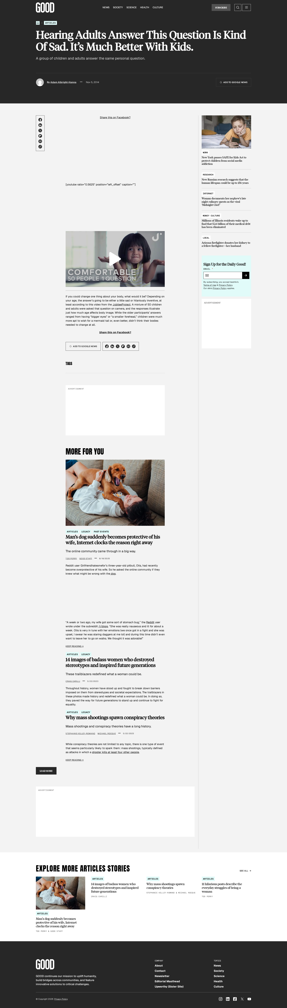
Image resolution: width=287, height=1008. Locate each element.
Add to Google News (235, 82)
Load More (46, 770)
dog (113, 573)
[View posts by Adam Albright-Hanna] (40, 82)
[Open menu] (246, 7)
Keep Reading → (75, 646)
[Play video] (115, 259)
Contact (160, 971)
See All (244, 870)
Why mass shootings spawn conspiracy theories (115, 717)
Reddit (150, 622)
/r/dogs (103, 626)
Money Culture (211, 215)
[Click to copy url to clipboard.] (40, 146)
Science (131, 7)
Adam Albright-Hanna (63, 82)
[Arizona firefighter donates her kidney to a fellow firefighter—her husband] (226, 240)
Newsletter (162, 976)
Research (208, 174)
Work (205, 152)
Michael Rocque (107, 733)
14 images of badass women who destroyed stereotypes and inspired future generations (111, 662)
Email (208, 269)
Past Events (101, 531)
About (159, 965)
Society (118, 7)
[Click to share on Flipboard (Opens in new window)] (40, 136)
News (106, 7)
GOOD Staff (85, 558)
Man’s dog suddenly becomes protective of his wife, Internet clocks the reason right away (113, 539)
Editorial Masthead (167, 981)
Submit (247, 276)
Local (206, 237)
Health (144, 7)
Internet (208, 193)
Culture (158, 7)
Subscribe (221, 7)
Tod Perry (71, 558)
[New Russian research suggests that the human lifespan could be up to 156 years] (226, 177)
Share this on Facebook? (115, 117)
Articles (50, 23)
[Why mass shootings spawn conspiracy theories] (171, 885)
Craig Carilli (73, 681)
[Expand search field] (237, 7)
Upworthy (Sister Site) (169, 986)
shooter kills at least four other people (115, 752)
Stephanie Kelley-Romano (80, 733)
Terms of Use (209, 285)
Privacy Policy (225, 285)
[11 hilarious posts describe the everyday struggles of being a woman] (226, 887)
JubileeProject (121, 304)
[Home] (38, 23)
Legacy (85, 531)
